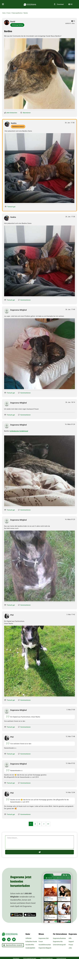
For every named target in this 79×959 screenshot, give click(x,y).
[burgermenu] (3, 4)
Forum (8, 13)
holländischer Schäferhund (19, 431)
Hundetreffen (30, 945)
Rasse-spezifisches (17, 13)
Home (3, 13)
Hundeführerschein (45, 945)
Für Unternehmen (60, 934)
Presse (71, 945)
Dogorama (73, 934)
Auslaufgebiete (30, 948)
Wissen (41, 934)
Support (71, 941)
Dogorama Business (59, 938)
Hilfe (70, 938)
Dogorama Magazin (45, 948)
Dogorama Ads (58, 941)
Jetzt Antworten (11, 113)
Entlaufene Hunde (31, 941)
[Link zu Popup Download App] (39, 73)
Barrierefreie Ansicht (14, 945)
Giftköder (28, 938)
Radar (28, 934)
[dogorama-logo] (30, 4)
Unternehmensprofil (59, 945)
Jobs (70, 948)
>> (48, 824)
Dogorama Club (44, 938)
